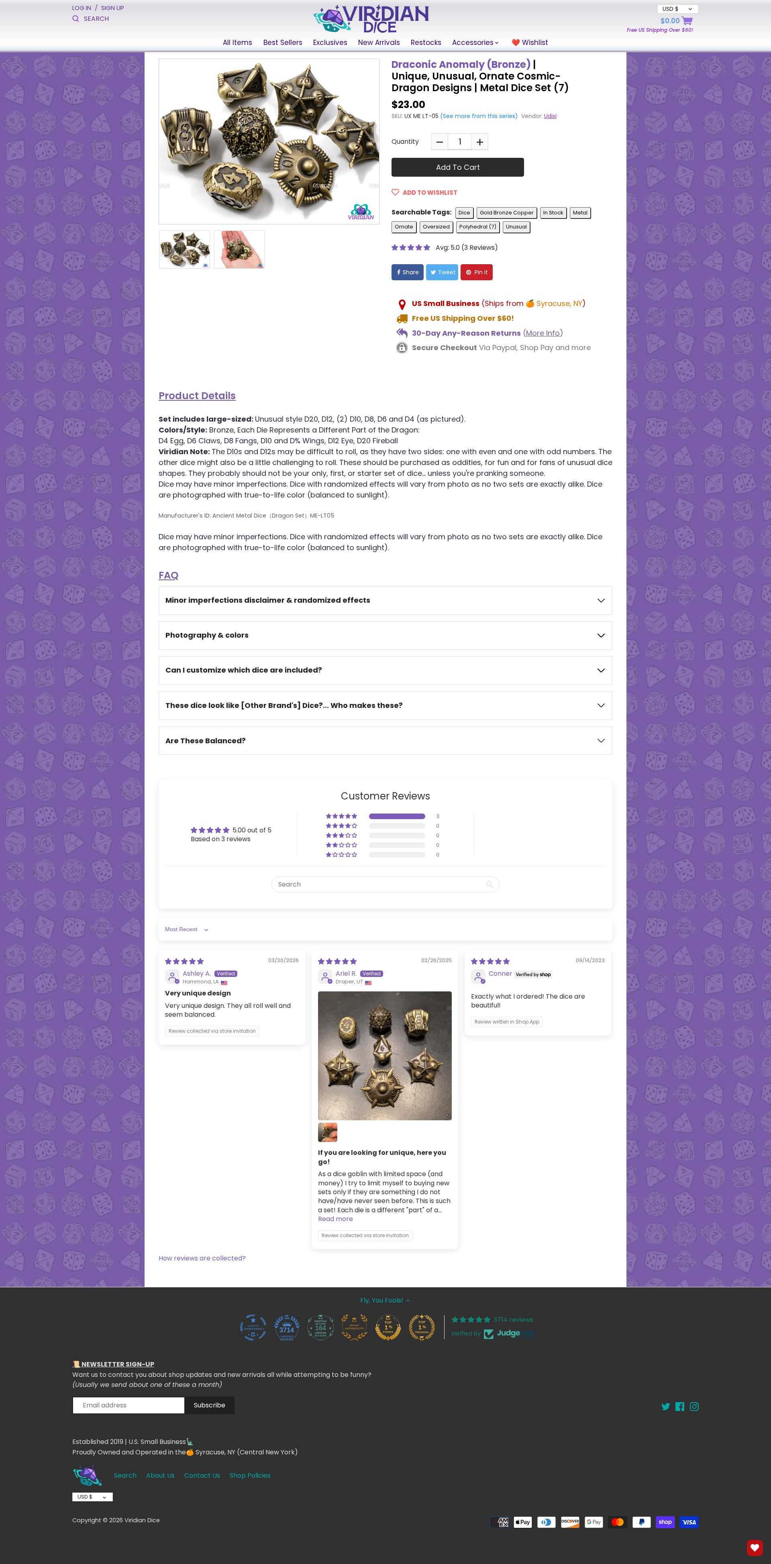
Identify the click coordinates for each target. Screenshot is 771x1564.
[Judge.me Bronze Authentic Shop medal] (354, 1327)
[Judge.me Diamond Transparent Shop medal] (253, 1327)
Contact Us (202, 1475)
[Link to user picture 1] (385, 1055)
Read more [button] (335, 1218)
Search (125, 1475)
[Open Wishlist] (755, 1548)
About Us (160, 1475)
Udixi (550, 116)
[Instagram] (694, 1406)
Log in (81, 8)
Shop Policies (250, 1475)
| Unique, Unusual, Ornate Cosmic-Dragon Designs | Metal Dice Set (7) (480, 76)
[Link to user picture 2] (327, 1132)
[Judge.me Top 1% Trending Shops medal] (421, 1327)
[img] (184, 961)
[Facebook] (679, 1406)
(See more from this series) (478, 116)
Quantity (405, 141)
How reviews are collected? (202, 1258)
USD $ (85, 1497)
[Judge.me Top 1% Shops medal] (388, 1327)
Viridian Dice (142, 1520)
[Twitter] (665, 1406)
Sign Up (112, 8)
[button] (412, 247)
